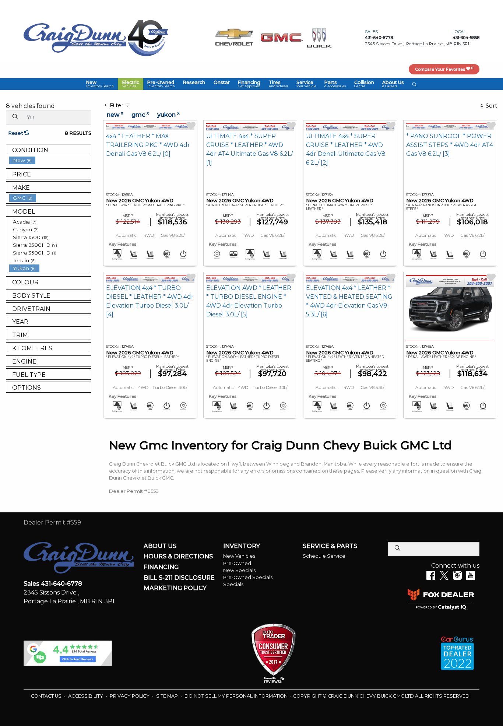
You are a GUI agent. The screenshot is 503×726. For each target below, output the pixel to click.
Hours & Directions (178, 556)
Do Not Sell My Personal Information (236, 696)
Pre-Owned (237, 563)
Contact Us (47, 696)
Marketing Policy (175, 588)
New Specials (239, 570)
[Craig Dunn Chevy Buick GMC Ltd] (75, 37)
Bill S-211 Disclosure (179, 578)
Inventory (241, 546)
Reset (16, 133)
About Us (160, 546)
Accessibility (86, 696)
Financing (161, 567)
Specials (233, 584)
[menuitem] (50, 160)
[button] (100, 84)
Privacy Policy (130, 696)
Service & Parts (330, 546)
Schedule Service (324, 556)
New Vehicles (239, 556)
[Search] (15, 117)
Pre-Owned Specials (247, 577)
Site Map (167, 696)
